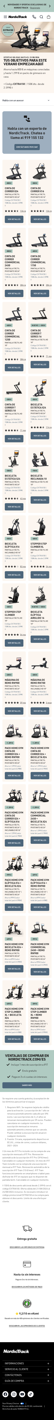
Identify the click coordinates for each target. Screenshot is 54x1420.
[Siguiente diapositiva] (50, 6)
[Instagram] (14, 1394)
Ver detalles (14, 219)
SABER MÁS (27, 1085)
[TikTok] (31, 1394)
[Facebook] (5, 1394)
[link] (17, 17)
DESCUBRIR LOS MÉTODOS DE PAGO (27, 1287)
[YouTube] (22, 1394)
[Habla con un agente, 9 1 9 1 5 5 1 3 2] (34, 16)
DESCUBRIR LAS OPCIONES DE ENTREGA (27, 1247)
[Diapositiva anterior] (4, 6)
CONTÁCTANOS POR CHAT (27, 147)
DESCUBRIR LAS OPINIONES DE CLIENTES (27, 1326)
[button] (5, 16)
